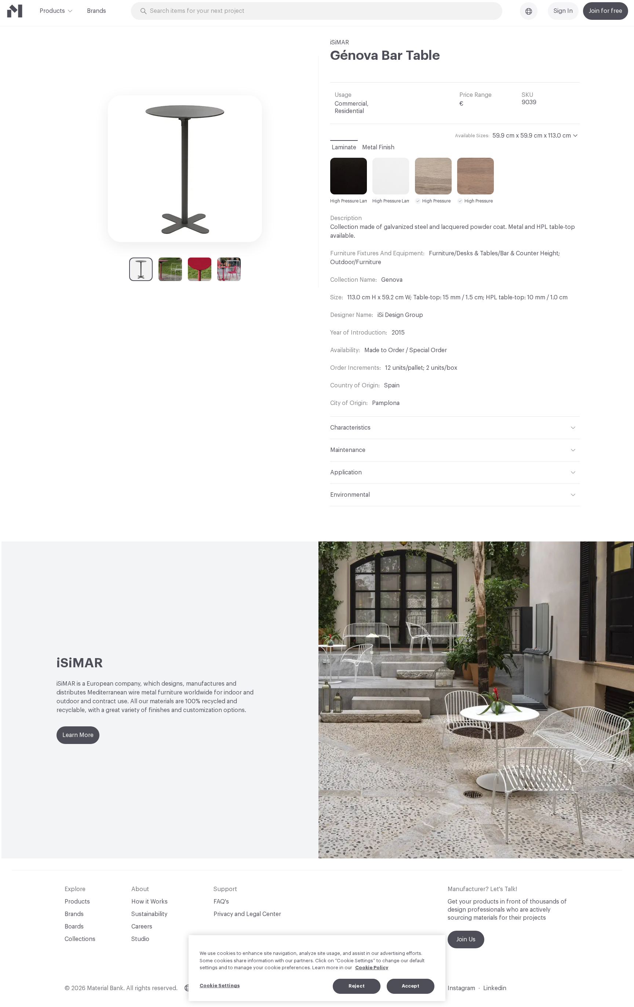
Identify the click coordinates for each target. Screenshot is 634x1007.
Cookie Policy (371, 967)
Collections (80, 939)
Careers (141, 927)
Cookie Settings (220, 985)
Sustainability (149, 914)
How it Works (149, 902)
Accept (411, 986)
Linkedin (494, 988)
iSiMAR (339, 42)
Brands (96, 11)
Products (52, 11)
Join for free (605, 11)
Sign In (563, 11)
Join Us (466, 939)
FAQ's (221, 902)
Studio (140, 939)
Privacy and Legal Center (247, 914)
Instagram (461, 988)
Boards (74, 927)
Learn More (78, 735)
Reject (357, 986)
